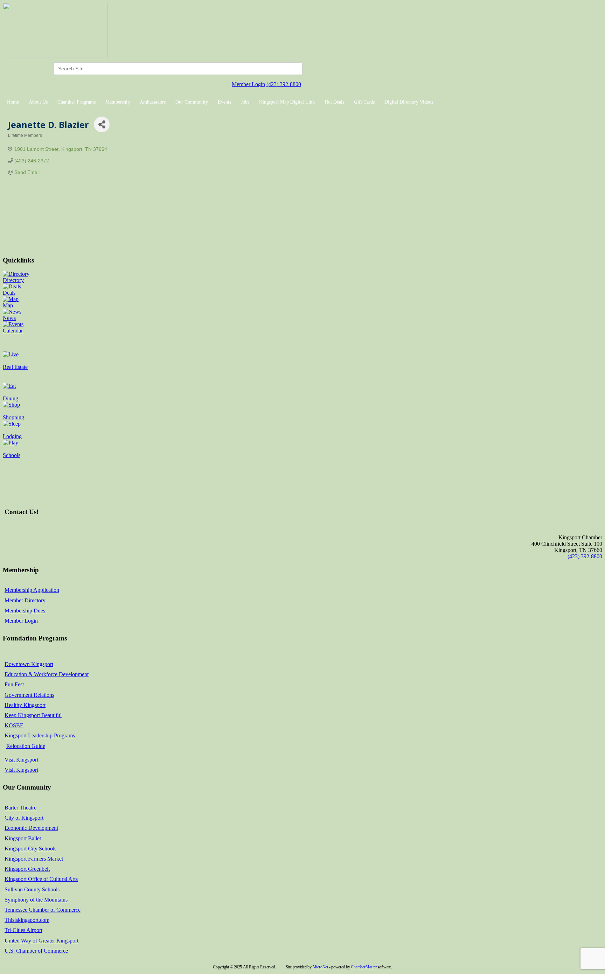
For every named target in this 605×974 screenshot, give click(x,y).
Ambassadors (153, 102)
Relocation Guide (25, 746)
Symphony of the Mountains (36, 900)
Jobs (245, 102)
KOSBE (14, 725)
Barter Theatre (20, 808)
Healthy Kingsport (25, 705)
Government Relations (29, 695)
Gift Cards (364, 102)
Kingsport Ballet (23, 838)
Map (8, 305)
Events (224, 102)
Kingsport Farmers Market (34, 859)
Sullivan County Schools (32, 889)
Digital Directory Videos (408, 102)
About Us (38, 102)
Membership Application (32, 590)
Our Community (191, 102)
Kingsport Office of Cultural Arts (41, 879)
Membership (117, 102)
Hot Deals (334, 102)
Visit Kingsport (21, 760)
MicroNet (320, 967)
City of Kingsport (24, 818)
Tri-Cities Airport (23, 930)
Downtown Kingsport (29, 664)
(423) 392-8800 (283, 84)
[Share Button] (102, 124)
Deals (9, 293)
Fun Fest (14, 684)
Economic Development (31, 828)
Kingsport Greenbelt (27, 869)
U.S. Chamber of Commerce (36, 951)
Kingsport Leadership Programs (40, 735)
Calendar (13, 331)
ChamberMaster (363, 967)
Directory (13, 280)
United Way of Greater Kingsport (41, 941)
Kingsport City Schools (30, 849)
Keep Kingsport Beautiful (33, 715)
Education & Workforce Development (47, 674)
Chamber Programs (76, 102)
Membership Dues (25, 611)
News (9, 318)
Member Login (248, 84)
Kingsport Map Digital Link (287, 102)
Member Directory (25, 600)
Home (13, 102)
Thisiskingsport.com (27, 920)
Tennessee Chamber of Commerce (43, 910)
